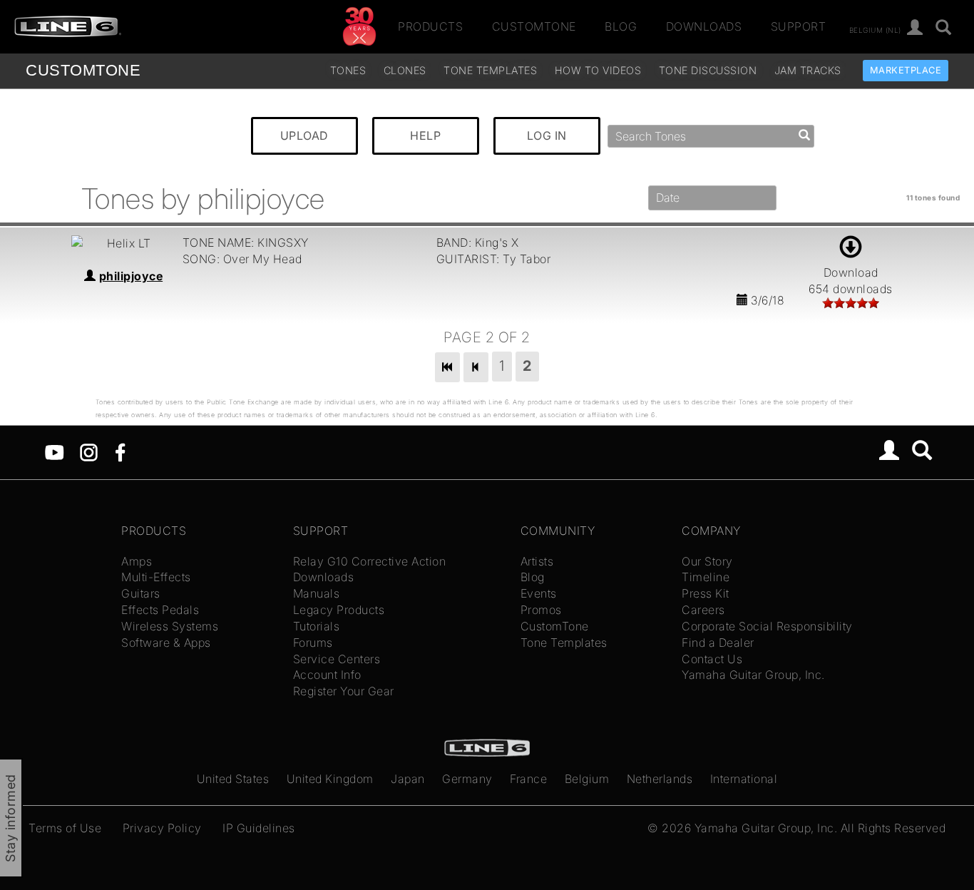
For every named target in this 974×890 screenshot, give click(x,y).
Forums (313, 642)
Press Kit (705, 593)
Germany (467, 779)
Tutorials (316, 626)
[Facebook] (120, 451)
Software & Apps (166, 642)
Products (430, 26)
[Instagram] (89, 451)
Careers (703, 610)
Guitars (140, 593)
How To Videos (598, 70)
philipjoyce (131, 276)
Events (539, 593)
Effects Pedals (160, 610)
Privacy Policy (162, 828)
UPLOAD (304, 135)
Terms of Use (65, 828)
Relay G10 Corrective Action (369, 561)
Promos (541, 610)
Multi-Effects (156, 577)
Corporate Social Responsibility (767, 626)
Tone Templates (490, 70)
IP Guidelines (258, 828)
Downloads (704, 26)
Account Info (327, 675)
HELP (425, 135)
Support (798, 26)
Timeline (705, 577)
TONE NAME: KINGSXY (246, 242)
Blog (621, 26)
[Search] (943, 28)
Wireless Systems (169, 626)
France (528, 779)
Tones (348, 70)
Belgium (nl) (875, 29)
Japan (408, 779)
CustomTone (534, 26)
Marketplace (906, 70)
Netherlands (660, 779)
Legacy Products (339, 610)
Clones (405, 70)
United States (233, 779)
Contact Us (712, 659)
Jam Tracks (807, 70)
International (744, 779)
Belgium (587, 779)
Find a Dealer (718, 642)
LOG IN (547, 135)
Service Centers (337, 659)
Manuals (316, 593)
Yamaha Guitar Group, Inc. (753, 675)
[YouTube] (54, 451)
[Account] (915, 28)
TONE (83, 70)
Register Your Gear (343, 691)
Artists (537, 561)
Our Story (707, 561)
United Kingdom (330, 779)
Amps (136, 561)
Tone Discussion (708, 70)
